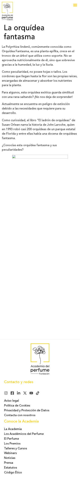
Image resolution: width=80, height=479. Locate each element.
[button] (75, 5)
